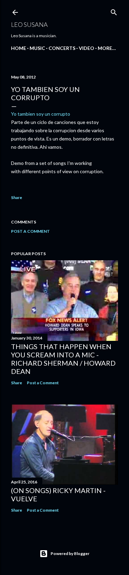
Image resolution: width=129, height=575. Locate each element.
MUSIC (37, 48)
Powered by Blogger (70, 553)
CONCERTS (62, 48)
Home (18, 48)
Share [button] (16, 197)
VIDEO (86, 48)
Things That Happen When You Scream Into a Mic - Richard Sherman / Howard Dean (63, 358)
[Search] (114, 11)
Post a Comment (30, 231)
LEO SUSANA (29, 24)
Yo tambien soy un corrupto (40, 114)
